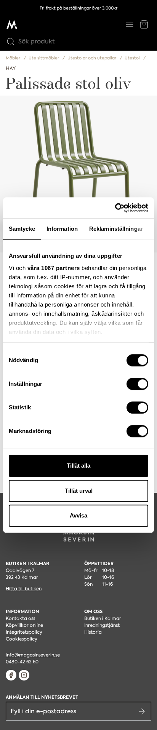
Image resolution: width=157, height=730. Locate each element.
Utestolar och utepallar (92, 58)
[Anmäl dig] (141, 711)
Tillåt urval (79, 490)
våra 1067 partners (53, 268)
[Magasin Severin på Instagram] (24, 675)
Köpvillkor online (24, 625)
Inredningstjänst (102, 625)
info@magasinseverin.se (33, 655)
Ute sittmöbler (44, 58)
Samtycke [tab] (22, 228)
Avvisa (78, 515)
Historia (93, 632)
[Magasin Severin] (12, 24)
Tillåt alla (78, 465)
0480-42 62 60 (22, 662)
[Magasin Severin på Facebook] (11, 675)
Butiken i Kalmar (102, 618)
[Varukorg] (144, 24)
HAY (11, 68)
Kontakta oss (20, 618)
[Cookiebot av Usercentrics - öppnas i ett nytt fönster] (115, 208)
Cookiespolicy (21, 639)
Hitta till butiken (24, 589)
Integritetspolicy (24, 632)
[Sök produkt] (9, 41)
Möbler (13, 58)
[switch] (137, 384)
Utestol (133, 58)
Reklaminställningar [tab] (116, 228)
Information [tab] (62, 228)
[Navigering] (129, 24)
